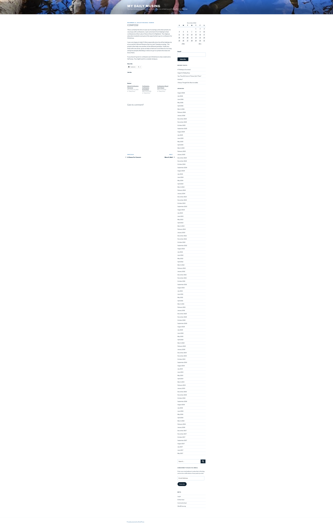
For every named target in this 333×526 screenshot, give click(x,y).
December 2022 (182, 235)
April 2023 (180, 222)
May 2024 (180, 180)
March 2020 (181, 343)
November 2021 (182, 278)
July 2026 (180, 96)
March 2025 (181, 148)
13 (187, 34)
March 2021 (181, 304)
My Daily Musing (143, 6)
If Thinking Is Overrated (184, 69)
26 (183, 40)
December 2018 (182, 391)
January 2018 (181, 427)
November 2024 (182, 161)
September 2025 (182, 128)
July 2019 (180, 369)
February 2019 (182, 385)
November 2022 (182, 239)
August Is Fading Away (184, 73)
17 (204, 34)
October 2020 (181, 320)
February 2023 (182, 229)
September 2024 (182, 167)
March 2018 (181, 421)
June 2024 (180, 177)
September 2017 (182, 440)
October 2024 (181, 164)
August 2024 (181, 170)
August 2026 (181, 93)
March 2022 (181, 265)
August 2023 (181, 209)
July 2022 (180, 252)
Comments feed (182, 503)
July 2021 (180, 291)
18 (179, 37)
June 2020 (180, 333)
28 (192, 40)
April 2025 (180, 145)
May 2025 (180, 141)
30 (200, 40)
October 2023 (181, 203)
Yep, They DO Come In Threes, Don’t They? (189, 76)
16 (200, 34)
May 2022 (180, 258)
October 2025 (181, 125)
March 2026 (181, 109)
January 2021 (181, 310)
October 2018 (181, 398)
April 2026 (180, 106)
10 (204, 31)
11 (179, 34)
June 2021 (180, 294)
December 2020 (182, 313)
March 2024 (181, 187)
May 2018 (180, 414)
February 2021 (181, 307)
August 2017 (181, 443)
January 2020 (181, 349)
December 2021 (182, 274)
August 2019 (181, 365)
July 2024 (180, 174)
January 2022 (181, 271)
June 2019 (180, 372)
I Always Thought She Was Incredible (188, 82)
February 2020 (182, 346)
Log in (179, 496)
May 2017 (180, 453)
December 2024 (182, 158)
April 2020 (180, 339)
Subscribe (182, 484)
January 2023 (181, 232)
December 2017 (182, 430)
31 (204, 40)
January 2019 (181, 388)
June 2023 (180, 216)
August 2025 (181, 131)
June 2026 (180, 99)
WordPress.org (182, 506)
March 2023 (181, 226)
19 (183, 37)
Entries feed (181, 499)
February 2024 (182, 190)
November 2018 (182, 395)
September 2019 (182, 362)
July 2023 (180, 213)
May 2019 (180, 375)
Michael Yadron (148, 22)
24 (204, 37)
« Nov (183, 43)
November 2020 (182, 317)
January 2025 (181, 154)
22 (196, 37)
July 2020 (180, 330)
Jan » (200, 43)
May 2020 (180, 336)
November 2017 (182, 434)
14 (191, 34)
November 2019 (182, 356)
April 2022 (180, 261)
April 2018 (180, 417)
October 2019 (181, 359)
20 (187, 37)
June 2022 (180, 255)
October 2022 (181, 242)
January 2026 (181, 115)
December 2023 (182, 196)
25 (179, 40)
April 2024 (180, 184)
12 (183, 34)
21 (191, 37)
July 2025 (180, 135)
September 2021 (182, 284)
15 (196, 34)
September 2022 (182, 245)
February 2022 (182, 268)
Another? (180, 79)
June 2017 (180, 450)
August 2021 (181, 287)
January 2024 (181, 193)
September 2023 (182, 206)
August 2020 (181, 326)
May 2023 (180, 219)
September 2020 (182, 323)
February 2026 (182, 112)
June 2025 (180, 138)
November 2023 (182, 200)
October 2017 (181, 437)
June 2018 (180, 411)
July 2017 (180, 447)
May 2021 (180, 297)
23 (200, 37)
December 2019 (182, 352)
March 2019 (181, 382)
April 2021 (180, 300)
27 (187, 40)
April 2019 (180, 378)
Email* (179, 51)
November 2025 (182, 122)
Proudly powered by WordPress (135, 522)
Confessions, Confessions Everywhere (145, 87)
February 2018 (182, 424)
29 (196, 40)
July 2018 (180, 408)
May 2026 (180, 102)
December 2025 (182, 119)
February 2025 (182, 151)
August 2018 (181, 404)
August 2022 (181, 248)
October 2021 (181, 281)
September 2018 (182, 401)
